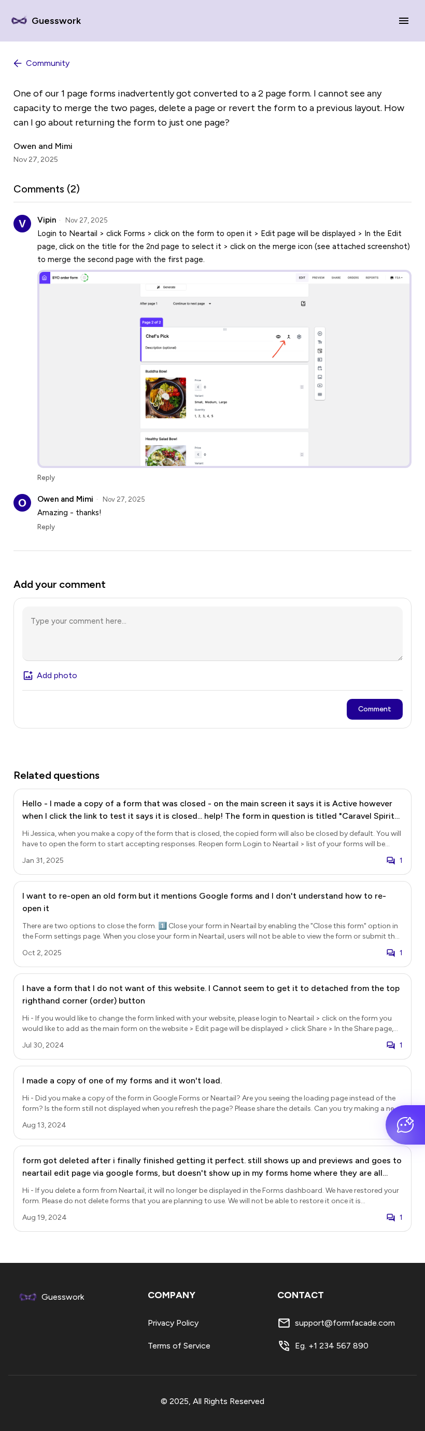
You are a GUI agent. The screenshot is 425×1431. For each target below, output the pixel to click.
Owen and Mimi (43, 146)
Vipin (46, 220)
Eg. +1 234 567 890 (332, 1346)
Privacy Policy (173, 1323)
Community (47, 63)
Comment (374, 709)
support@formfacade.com (345, 1323)
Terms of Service (179, 1346)
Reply (46, 477)
